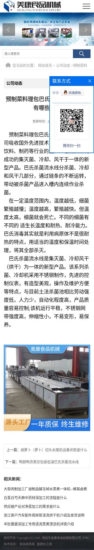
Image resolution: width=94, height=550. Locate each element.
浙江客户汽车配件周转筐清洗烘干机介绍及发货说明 (44, 515)
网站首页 (45, 65)
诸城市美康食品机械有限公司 (61, 538)
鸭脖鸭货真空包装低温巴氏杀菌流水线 (49, 462)
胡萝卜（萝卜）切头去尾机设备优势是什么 (54, 450)
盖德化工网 (44, 544)
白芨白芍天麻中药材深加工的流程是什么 (35, 498)
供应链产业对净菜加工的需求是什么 (32, 506)
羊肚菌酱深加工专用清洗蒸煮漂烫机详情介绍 (39, 524)
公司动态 (63, 65)
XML (85, 538)
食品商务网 (27, 544)
